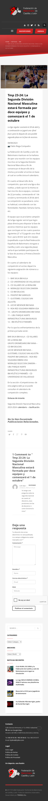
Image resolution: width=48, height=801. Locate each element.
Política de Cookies (11, 755)
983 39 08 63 (22, 738)
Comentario (17, 543)
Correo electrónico (20, 578)
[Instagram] (28, 25)
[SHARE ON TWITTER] (9, 434)
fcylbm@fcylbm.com (17, 740)
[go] (38, 628)
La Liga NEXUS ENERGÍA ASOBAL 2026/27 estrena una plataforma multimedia (27, 682)
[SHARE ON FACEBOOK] (13, 434)
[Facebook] (35, 25)
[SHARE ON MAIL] (25, 434)
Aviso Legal (9, 750)
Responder (32, 485)
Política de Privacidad (12, 757)
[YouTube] (24, 25)
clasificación (34, 407)
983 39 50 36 (12, 738)
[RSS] (38, 25)
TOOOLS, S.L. (22, 795)
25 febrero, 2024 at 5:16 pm (27, 488)
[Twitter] (31, 25)
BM (33, 83)
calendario (22, 407)
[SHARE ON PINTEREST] (21, 434)
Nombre (16, 569)
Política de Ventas (11, 752)
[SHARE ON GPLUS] (17, 434)
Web (14, 587)
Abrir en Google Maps (14, 730)
